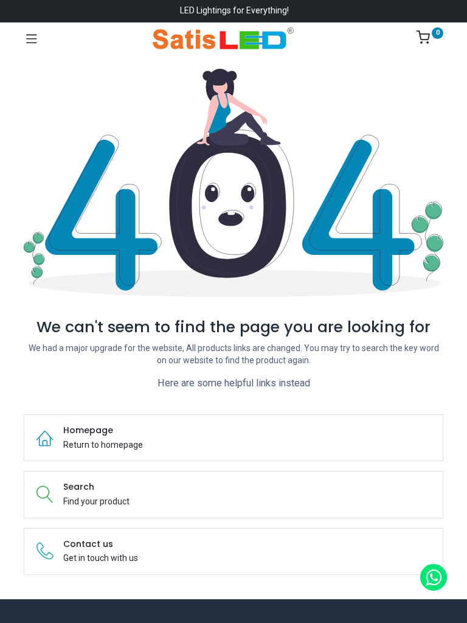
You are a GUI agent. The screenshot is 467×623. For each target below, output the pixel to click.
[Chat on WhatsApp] (433, 577)
